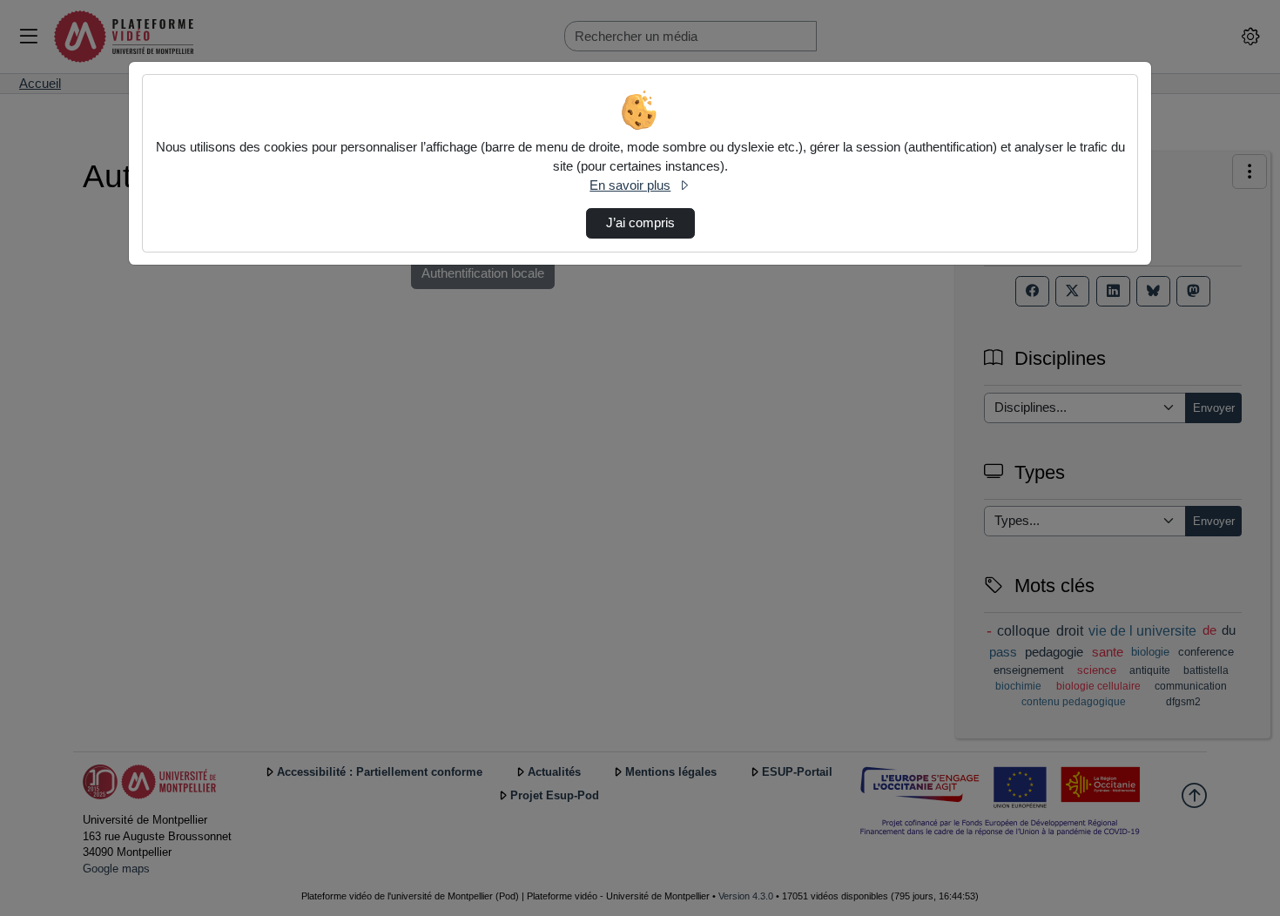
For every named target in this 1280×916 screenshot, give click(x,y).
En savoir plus (629, 185)
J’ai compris (640, 223)
